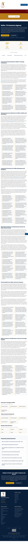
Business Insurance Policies (18, 515)
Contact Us (16, 501)
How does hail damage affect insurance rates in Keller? (10, 454)
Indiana (23, 535)
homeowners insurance (10, 120)
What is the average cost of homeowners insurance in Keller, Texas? (12, 441)
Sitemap (16, 502)
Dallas (3, 429)
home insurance (23, 79)
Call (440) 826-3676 (13, 35)
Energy (1, 513)
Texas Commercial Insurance (13, 422)
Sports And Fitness (3, 522)
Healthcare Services (3, 516)
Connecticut (14, 535)
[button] (27, 10)
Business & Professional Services (5, 508)
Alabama (3, 535)
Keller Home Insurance (14, 407)
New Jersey (21, 536)
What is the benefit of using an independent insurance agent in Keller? (12, 460)
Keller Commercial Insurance (4, 411)
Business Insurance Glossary (18, 514)
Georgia (19, 535)
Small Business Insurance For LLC (19, 513)
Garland (12, 432)
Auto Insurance (16, 495)
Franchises (2, 515)
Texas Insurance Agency (5, 418)
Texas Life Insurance (5, 421)
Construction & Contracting (4, 510)
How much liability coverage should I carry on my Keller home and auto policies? (13, 448)
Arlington (21, 429)
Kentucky (4, 536)
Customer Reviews (17, 516)
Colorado (11, 535)
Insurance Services (17, 494)
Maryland (7, 536)
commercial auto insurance (16, 177)
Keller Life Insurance (23, 406)
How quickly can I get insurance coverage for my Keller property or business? (12, 464)
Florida (16, 535)
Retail (1, 521)
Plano (3, 432)
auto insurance (24, 125)
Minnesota (12, 536)
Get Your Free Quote (5, 35)
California (8, 535)
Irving (21, 432)
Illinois (21, 535)
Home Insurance (16, 496)
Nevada (18, 536)
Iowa (25, 535)
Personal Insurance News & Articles (19, 509)
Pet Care (2, 520)
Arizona (5, 535)
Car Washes (2, 509)
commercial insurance (4, 80)
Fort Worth (13, 429)
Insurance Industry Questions (18, 510)
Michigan (10, 536)
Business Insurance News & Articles (19, 508)
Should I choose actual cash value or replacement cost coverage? (12, 457)
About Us (16, 500)
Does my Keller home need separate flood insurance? (10, 444)
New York (24, 536)
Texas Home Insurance (23, 418)
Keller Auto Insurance (5, 406)
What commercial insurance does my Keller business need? (11, 451)
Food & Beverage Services (4, 514)
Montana (15, 536)
